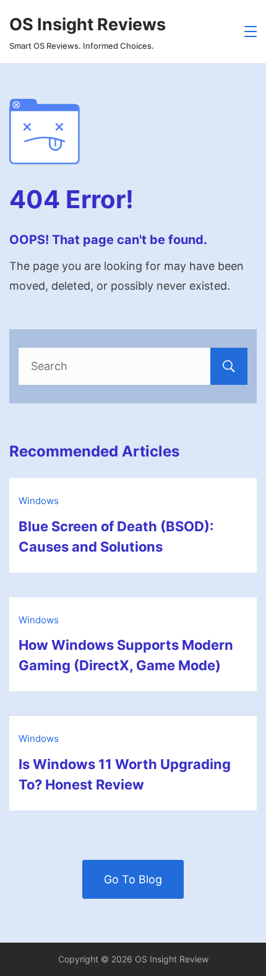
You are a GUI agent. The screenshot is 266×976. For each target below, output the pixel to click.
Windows (39, 501)
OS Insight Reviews (87, 24)
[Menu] (250, 31)
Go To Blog (133, 879)
